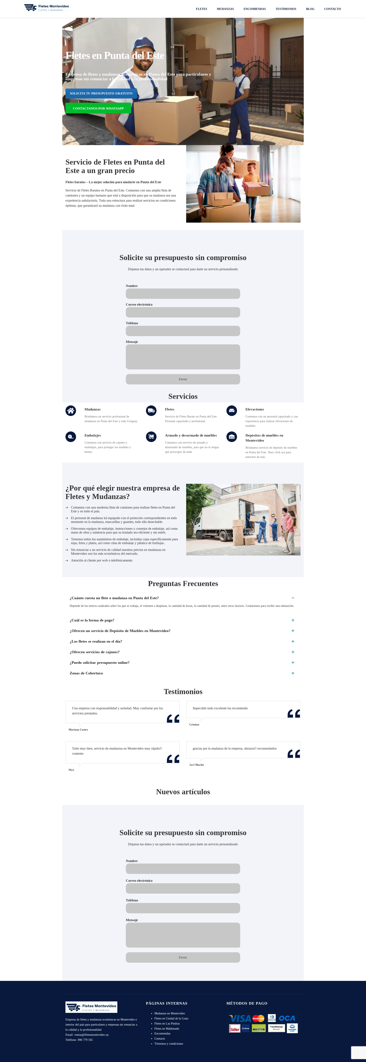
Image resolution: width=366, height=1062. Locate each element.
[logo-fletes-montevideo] (46, 7)
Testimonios (286, 9)
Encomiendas (255, 9)
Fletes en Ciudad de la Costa (171, 1018)
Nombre (132, 286)
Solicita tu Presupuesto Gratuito (101, 93)
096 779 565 (85, 1039)
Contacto (332, 9)
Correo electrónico (139, 304)
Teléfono (132, 323)
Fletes (201, 9)
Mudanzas (225, 9)
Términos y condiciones (168, 1043)
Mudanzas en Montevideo (169, 1013)
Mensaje (132, 342)
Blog (310, 9)
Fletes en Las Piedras (167, 1023)
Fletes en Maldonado (166, 1028)
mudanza (109, 205)
